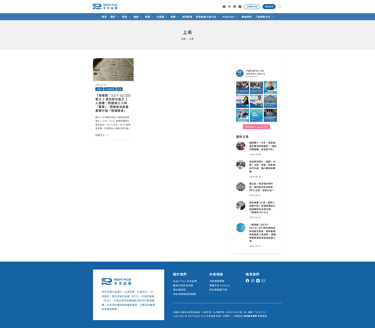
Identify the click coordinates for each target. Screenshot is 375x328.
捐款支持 (269, 6)
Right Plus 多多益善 (185, 281)
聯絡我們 (247, 16)
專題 (147, 16)
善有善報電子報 (218, 289)
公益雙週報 (110, 89)
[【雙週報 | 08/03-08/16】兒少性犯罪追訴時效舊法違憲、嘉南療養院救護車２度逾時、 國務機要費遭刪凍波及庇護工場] (240, 227)
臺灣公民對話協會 (183, 285)
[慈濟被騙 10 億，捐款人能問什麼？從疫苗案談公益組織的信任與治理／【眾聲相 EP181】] (240, 205)
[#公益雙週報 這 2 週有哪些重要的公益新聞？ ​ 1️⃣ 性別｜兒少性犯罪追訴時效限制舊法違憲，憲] (256, 115)
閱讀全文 (100, 135)
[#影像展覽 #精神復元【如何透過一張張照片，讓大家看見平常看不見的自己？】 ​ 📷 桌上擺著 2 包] (256, 87)
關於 (113, 16)
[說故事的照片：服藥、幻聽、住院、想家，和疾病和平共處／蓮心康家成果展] (240, 164)
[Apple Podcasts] (229, 6)
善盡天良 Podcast (219, 285)
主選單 (99, 89)
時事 (124, 16)
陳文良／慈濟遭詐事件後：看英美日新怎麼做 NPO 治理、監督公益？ (261, 187)
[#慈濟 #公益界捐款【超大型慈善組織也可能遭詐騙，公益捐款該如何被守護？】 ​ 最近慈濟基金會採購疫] (270, 115)
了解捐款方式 (263, 16)
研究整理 (187, 16)
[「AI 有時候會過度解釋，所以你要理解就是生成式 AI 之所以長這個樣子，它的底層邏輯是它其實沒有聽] (242, 101)
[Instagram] (240, 6)
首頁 (104, 16)
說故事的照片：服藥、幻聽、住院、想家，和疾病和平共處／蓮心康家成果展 (262, 166)
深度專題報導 (217, 281)
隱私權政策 (179, 289)
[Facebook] (234, 6)
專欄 (173, 16)
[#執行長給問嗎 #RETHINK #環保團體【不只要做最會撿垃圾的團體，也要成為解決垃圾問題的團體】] (270, 87)
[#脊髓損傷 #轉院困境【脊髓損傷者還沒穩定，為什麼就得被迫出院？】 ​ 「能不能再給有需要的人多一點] (242, 87)
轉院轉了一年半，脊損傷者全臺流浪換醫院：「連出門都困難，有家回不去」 (263, 146)
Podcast (229, 16)
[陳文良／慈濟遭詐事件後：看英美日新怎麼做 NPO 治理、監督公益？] (240, 186)
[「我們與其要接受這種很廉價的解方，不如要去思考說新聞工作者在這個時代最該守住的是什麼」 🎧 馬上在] (256, 101)
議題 (136, 16)
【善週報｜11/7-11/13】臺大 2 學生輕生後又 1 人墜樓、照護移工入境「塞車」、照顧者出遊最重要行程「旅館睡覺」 (113, 103)
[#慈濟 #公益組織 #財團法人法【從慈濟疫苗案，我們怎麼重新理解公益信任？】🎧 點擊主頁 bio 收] (242, 115)
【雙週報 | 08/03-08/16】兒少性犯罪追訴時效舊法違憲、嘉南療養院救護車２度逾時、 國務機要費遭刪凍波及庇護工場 (262, 233)
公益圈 (160, 16)
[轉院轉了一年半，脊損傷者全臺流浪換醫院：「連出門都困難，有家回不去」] (240, 145)
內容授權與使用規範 (184, 294)
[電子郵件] (224, 6)
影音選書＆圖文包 (206, 16)
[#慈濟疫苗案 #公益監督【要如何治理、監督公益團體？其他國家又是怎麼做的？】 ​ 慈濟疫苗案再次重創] (270, 101)
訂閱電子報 (252, 6)
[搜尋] (280, 6)
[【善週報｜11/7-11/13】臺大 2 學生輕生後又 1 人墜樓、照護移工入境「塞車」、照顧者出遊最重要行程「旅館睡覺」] (113, 69)
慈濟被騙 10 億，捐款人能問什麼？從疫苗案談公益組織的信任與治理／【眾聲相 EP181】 (262, 207)
